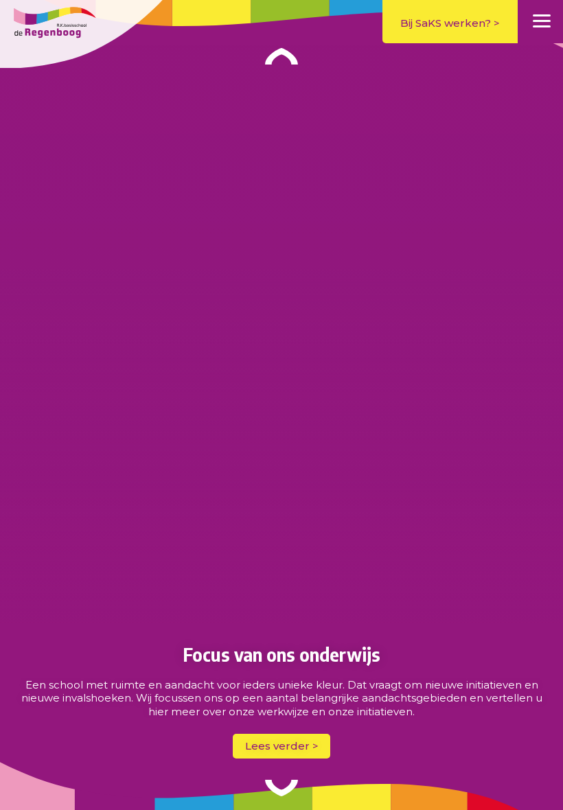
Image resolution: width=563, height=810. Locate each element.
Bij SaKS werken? (445, 23)
